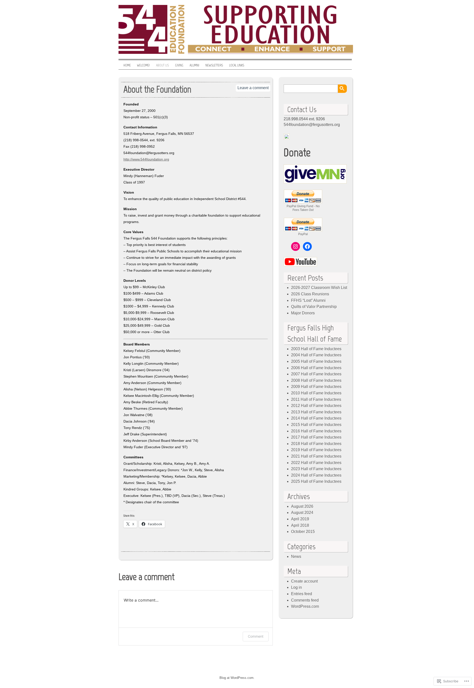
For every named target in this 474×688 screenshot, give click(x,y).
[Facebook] (307, 246)
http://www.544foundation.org (146, 159)
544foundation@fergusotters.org (312, 124)
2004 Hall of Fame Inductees (316, 355)
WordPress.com (305, 606)
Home (127, 65)
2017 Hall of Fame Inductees (316, 437)
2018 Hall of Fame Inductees (316, 444)
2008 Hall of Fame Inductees (316, 380)
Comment (255, 636)
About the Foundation (157, 89)
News (296, 556)
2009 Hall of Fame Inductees (316, 386)
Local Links (236, 65)
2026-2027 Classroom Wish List (319, 287)
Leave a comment (253, 88)
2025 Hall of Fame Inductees (316, 481)
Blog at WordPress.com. (237, 678)
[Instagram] (295, 246)
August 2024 (302, 512)
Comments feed (305, 600)
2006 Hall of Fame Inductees (316, 368)
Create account (304, 581)
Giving (179, 65)
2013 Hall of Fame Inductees (316, 412)
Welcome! (143, 65)
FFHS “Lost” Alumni (308, 300)
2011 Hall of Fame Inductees (316, 399)
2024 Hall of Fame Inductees (316, 475)
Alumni (194, 65)
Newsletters (214, 65)
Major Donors (303, 313)
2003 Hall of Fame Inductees (316, 349)
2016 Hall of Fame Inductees (316, 431)
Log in (296, 587)
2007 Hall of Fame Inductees (316, 374)
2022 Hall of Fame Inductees (316, 463)
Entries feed (301, 594)
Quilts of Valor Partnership (314, 306)
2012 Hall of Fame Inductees (316, 406)
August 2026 (302, 506)
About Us (162, 65)
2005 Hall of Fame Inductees (316, 361)
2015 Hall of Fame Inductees (316, 425)
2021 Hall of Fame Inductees (316, 456)
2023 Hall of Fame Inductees (316, 469)
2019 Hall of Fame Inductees (316, 450)
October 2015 (303, 531)
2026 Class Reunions (310, 294)
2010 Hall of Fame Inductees (316, 393)
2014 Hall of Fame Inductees (316, 418)
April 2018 (300, 525)
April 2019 (300, 519)
